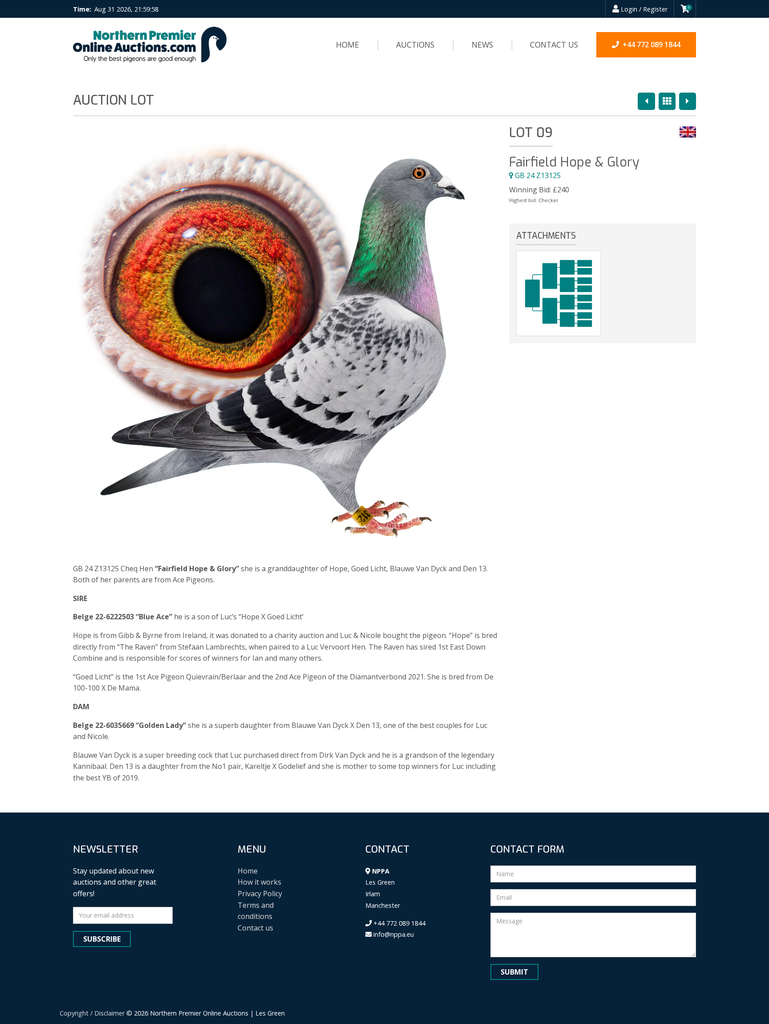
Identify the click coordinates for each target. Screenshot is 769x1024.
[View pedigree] (558, 293)
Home (347, 44)
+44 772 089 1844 (398, 923)
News (482, 44)
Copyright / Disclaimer (92, 1013)
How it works (259, 882)
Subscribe (102, 939)
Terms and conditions (256, 911)
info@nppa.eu (393, 934)
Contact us (554, 44)
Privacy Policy (260, 893)
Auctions (415, 44)
